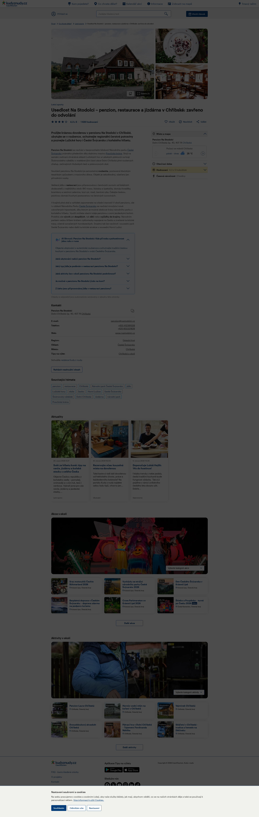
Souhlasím (58, 808)
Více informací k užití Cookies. (88, 800)
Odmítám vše (77, 808)
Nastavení (94, 808)
